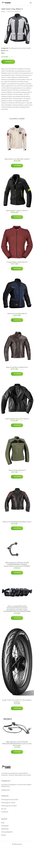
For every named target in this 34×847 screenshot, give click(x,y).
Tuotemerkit (4, 812)
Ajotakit (28, 48)
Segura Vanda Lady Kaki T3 (17, 470)
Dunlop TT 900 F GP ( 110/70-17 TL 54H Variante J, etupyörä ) (17, 701)
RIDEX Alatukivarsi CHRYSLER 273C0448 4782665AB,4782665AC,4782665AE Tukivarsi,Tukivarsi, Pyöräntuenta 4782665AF (17, 564)
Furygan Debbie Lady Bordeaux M (17, 262)
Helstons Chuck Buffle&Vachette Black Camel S (17, 522)
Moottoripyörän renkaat (8, 802)
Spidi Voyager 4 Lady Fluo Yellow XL (17, 210)
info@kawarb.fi (5, 790)
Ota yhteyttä (4, 826)
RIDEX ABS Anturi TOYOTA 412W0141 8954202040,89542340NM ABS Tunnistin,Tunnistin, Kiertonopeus (17, 743)
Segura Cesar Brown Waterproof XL (17, 367)
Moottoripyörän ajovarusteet (17, 48)
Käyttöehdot (4, 829)
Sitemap (3, 835)
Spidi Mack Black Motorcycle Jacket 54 (17, 419)
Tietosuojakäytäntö (7, 832)
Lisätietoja (8, 61)
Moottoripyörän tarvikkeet (9, 805)
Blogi (2, 822)
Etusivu (3, 11)
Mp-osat (3, 809)
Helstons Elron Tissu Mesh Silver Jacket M (17, 159)
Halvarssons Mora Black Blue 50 (17, 313)
